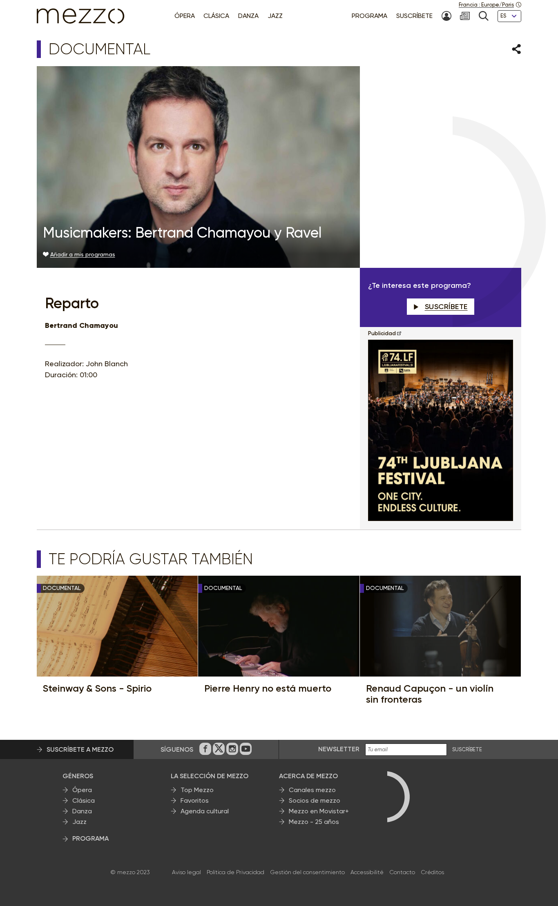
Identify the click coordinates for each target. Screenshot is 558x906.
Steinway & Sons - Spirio (97, 688)
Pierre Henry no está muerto (267, 688)
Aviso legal (186, 872)
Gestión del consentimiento (307, 872)
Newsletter (338, 749)
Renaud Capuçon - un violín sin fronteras (429, 694)
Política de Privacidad (235, 872)
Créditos (432, 872)
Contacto (402, 872)
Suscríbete (446, 306)
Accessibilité (367, 872)
